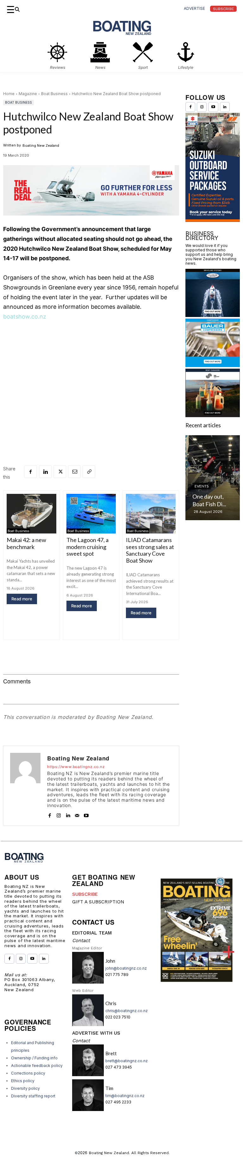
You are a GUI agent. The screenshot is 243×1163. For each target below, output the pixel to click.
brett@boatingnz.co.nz (126, 1060)
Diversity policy (25, 1088)
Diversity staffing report (33, 1096)
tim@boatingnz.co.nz (125, 1095)
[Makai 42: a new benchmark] (31, 513)
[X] (59, 471)
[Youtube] (86, 814)
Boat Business (54, 93)
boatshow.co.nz (24, 316)
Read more (21, 598)
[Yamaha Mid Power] (91, 220)
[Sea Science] (212, 415)
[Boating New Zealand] (25, 786)
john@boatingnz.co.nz (126, 968)
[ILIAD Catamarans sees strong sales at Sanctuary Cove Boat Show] (151, 513)
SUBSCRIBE (85, 894)
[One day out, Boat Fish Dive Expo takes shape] (212, 477)
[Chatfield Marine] (212, 315)
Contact (81, 940)
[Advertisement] (91, 374)
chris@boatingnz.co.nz (126, 1010)
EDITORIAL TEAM (92, 933)
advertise (194, 8)
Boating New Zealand (40, 145)
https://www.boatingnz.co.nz (76, 767)
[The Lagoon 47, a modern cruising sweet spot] (91, 513)
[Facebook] (30, 471)
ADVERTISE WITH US (96, 1033)
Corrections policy (28, 1073)
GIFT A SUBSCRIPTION (98, 902)
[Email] (74, 471)
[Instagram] (58, 814)
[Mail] (77, 814)
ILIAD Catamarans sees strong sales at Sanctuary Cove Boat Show (150, 550)
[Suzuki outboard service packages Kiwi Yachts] (212, 219)
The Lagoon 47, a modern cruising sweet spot (87, 546)
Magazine (28, 93)
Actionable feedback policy (37, 1065)
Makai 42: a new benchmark (26, 543)
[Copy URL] (89, 471)
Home (9, 93)
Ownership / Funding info (34, 1058)
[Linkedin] (45, 471)
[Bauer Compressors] (212, 365)
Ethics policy (22, 1080)
